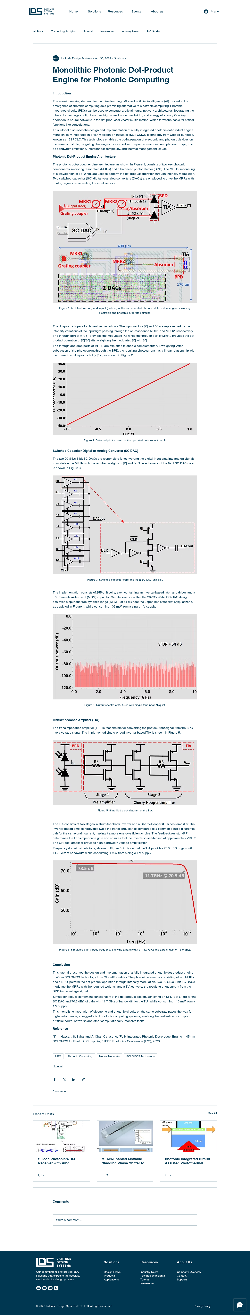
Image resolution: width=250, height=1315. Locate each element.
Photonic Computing (80, 1056)
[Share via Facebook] (54, 1079)
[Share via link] (83, 1079)
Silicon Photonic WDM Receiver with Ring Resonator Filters (56, 1161)
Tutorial (88, 31)
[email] (50, 1288)
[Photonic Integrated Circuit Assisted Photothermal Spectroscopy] (188, 1136)
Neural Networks (109, 1056)
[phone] (56, 1288)
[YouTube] (44, 1288)
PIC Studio (153, 31)
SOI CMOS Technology (140, 1056)
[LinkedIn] (38, 1288)
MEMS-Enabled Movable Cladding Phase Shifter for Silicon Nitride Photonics (124, 1161)
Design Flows (112, 1271)
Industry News (130, 31)
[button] (157, 11)
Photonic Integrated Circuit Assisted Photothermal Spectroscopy (187, 1161)
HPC (58, 1056)
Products (109, 1275)
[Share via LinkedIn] (74, 1079)
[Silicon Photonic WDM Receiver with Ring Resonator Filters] (61, 1136)
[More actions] (195, 58)
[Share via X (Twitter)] (64, 1079)
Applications (111, 1279)
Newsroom (107, 31)
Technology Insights (63, 31)
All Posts (38, 31)
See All (212, 1113)
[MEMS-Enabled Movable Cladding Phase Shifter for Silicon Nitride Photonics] (125, 1136)
